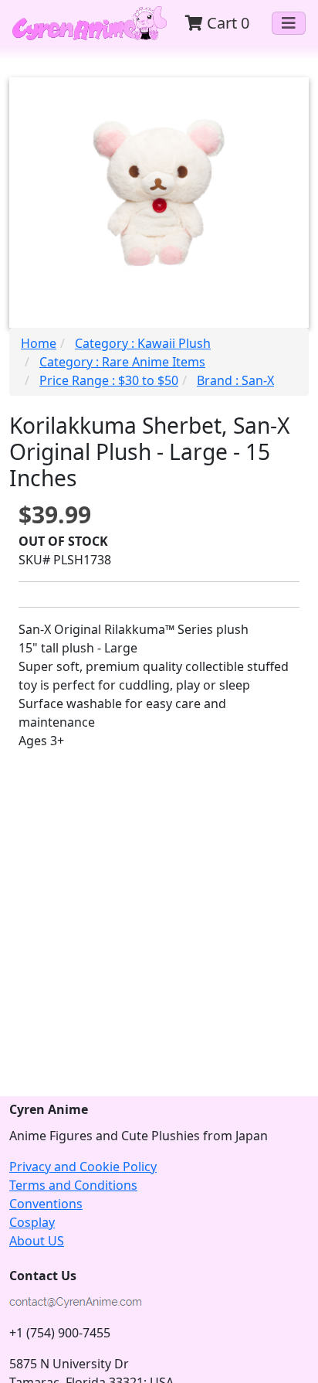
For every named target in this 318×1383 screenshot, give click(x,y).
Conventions (46, 1203)
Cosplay (32, 1222)
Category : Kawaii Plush (143, 343)
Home (38, 343)
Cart (226, 22)
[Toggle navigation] (289, 23)
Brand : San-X (235, 380)
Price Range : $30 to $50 (108, 380)
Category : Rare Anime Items (122, 361)
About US (36, 1240)
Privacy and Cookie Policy (83, 1166)
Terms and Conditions (73, 1185)
